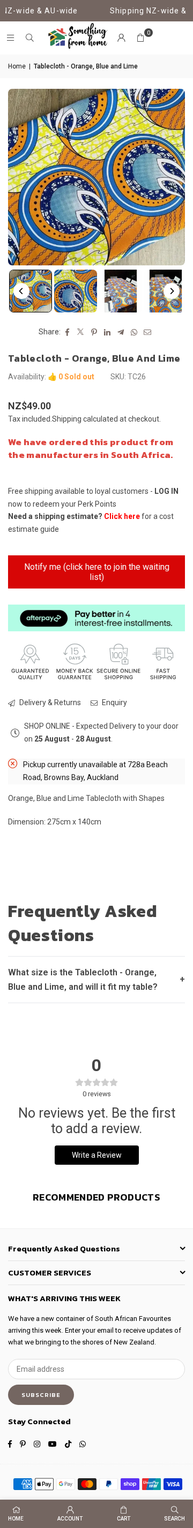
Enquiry (113, 702)
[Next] (172, 291)
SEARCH (174, 1519)
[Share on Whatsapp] (134, 332)
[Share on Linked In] (107, 332)
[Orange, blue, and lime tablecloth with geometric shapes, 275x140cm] (75, 291)
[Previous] (21, 291)
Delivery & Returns (49, 702)
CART (123, 1519)
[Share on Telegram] (121, 332)
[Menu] (10, 38)
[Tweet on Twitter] (81, 332)
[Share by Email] (148, 332)
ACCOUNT (70, 1519)
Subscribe (41, 1395)
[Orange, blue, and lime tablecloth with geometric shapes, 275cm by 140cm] (30, 291)
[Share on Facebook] (67, 332)
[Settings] (121, 38)
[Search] (29, 38)
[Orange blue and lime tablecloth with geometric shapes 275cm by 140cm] (120, 291)
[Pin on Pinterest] (94, 332)
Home (17, 66)
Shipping (66, 419)
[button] (140, 38)
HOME (16, 1519)
